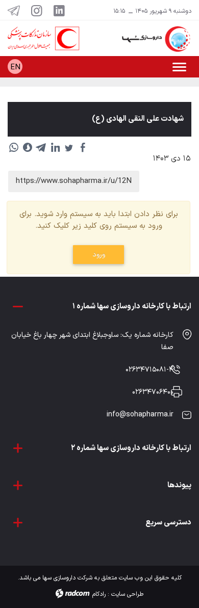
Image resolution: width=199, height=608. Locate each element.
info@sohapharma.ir (140, 414)
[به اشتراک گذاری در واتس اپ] (13, 147)
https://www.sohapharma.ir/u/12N (74, 181)
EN (15, 67)
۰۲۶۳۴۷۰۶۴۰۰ (152, 392)
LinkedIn (59, 10)
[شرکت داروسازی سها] (149, 38)
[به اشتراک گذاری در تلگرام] (41, 147)
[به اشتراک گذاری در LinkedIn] (55, 147)
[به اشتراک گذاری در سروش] (27, 147)
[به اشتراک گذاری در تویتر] (68, 147)
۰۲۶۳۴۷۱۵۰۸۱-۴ (149, 369)
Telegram (14, 10)
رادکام (99, 594)
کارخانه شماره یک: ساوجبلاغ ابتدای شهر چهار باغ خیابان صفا (92, 341)
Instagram (36, 10)
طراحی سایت (127, 594)
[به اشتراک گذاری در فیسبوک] (82, 147)
